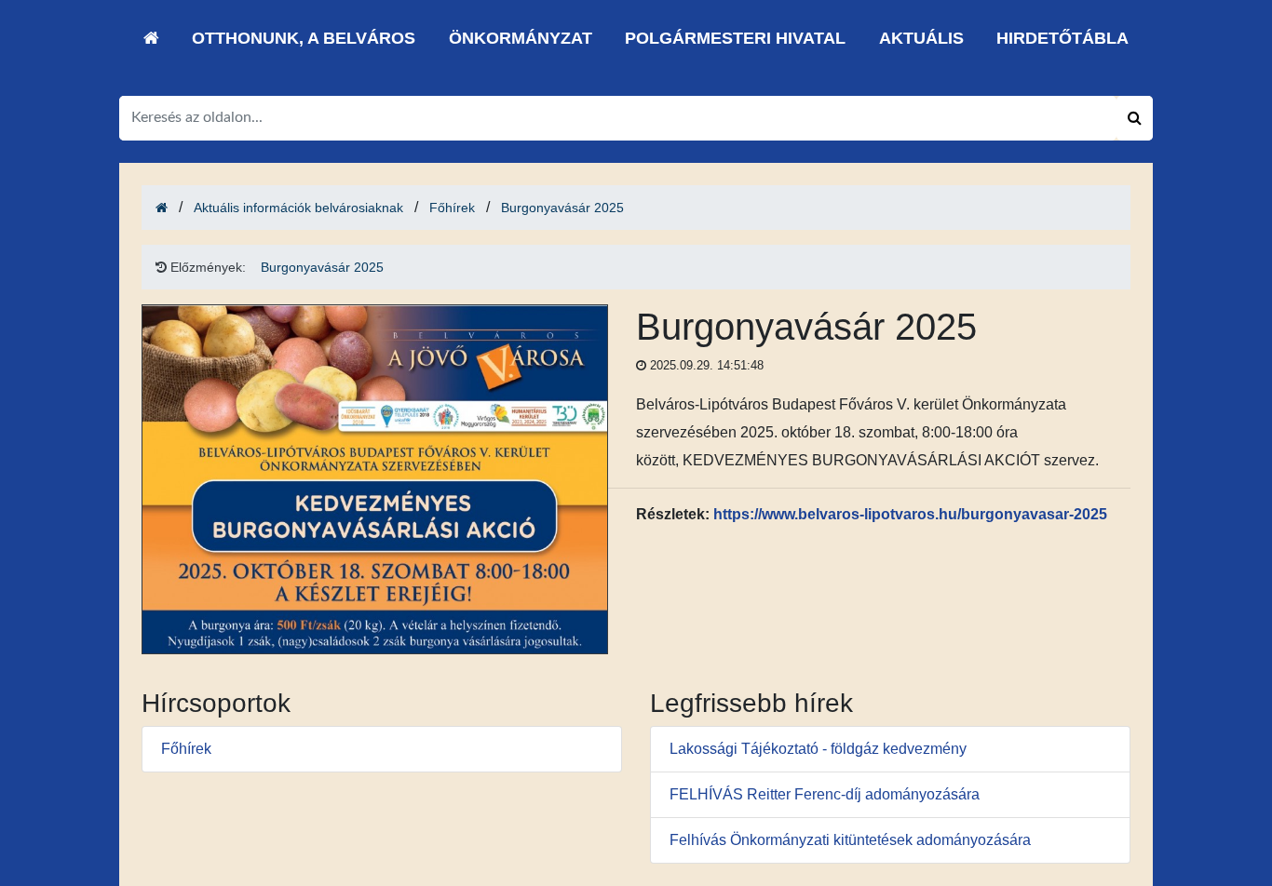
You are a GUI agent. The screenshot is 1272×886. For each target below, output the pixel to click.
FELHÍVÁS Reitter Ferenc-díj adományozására (825, 794)
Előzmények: (206, 267)
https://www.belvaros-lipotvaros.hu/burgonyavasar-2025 (910, 514)
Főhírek (452, 207)
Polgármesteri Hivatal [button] (735, 38)
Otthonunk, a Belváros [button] (303, 38)
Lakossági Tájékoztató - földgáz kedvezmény (818, 749)
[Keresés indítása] (1134, 118)
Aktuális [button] (921, 38)
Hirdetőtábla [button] (1062, 38)
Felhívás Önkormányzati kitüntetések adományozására (850, 840)
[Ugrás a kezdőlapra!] (151, 38)
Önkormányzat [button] (520, 38)
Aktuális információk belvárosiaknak (298, 207)
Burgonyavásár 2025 (562, 207)
